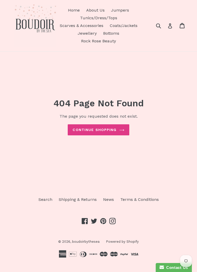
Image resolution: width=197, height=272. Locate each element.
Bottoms (111, 33)
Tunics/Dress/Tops (98, 17)
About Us (95, 10)
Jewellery (87, 33)
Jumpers (120, 10)
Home (74, 10)
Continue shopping (94, 130)
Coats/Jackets (123, 25)
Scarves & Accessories (81, 25)
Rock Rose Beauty (98, 41)
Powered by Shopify (122, 241)
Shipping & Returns (78, 199)
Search (45, 199)
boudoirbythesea (86, 241)
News (108, 199)
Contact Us (176, 267)
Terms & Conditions (139, 199)
